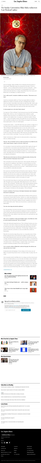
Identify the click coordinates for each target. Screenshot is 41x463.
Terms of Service (16, 305)
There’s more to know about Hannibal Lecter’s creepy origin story (16, 289)
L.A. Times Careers (30, 450)
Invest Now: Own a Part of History (5, 455)
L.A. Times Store (17, 454)
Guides (15, 452)
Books (2, 5)
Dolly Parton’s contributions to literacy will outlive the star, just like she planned (14, 350)
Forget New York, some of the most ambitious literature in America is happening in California (14, 361)
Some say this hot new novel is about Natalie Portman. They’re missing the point (33, 350)
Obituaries (15, 448)
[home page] (20, 1)
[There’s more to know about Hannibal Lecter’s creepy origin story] (33, 290)
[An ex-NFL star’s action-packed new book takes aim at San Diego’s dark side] (23, 342)
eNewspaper (3, 446)
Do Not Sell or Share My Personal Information (29, 460)
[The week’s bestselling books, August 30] (4, 342)
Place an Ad (3, 450)
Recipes (15, 450)
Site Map (2, 438)
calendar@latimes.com (8, 269)
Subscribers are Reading (7, 385)
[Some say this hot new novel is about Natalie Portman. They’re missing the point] (23, 350)
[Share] (5, 81)
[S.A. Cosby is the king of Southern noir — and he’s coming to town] (33, 284)
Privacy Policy (16, 460)
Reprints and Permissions (31, 454)
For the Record (29, 448)
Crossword (16, 446)
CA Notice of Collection (21, 460)
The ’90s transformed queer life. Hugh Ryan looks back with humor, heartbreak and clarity (16, 276)
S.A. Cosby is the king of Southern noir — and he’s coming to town (16, 283)
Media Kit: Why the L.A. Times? (6, 452)
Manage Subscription (30, 452)
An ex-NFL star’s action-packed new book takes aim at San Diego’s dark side (33, 343)
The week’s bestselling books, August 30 (13, 342)
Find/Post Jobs (3, 448)
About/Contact (29, 446)
